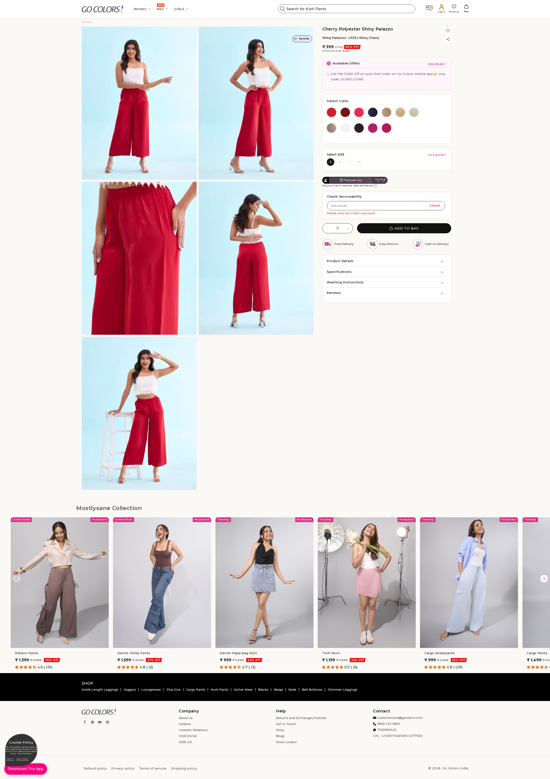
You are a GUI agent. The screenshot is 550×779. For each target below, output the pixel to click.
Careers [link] (185, 724)
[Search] (282, 9)
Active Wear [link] (243, 690)
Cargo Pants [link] (195, 690)
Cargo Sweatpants (439, 653)
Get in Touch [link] (286, 724)
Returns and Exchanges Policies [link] (301, 718)
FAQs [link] (280, 730)
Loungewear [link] (151, 690)
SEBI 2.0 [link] (185, 742)
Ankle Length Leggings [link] (100, 690)
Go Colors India (456, 768)
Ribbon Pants (26, 653)
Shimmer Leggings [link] (342, 690)
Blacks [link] (263, 690)
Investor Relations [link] (193, 730)
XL (359, 162)
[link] (102, 9)
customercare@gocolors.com (400, 718)
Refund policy (95, 768)
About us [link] (186, 718)
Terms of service (153, 768)
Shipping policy (184, 768)
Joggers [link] (130, 690)
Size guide (436, 154)
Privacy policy (122, 768)
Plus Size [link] (174, 690)
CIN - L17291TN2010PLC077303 (398, 736)
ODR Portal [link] (188, 736)
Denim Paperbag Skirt (238, 653)
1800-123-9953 (388, 724)
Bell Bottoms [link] (312, 690)
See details (436, 63)
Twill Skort (331, 653)
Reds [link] (292, 690)
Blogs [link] (280, 736)
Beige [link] (278, 690)
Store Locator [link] (286, 742)
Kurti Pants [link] (219, 690)
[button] (140, 9)
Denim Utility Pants (133, 653)
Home (87, 22)
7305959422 (386, 730)
